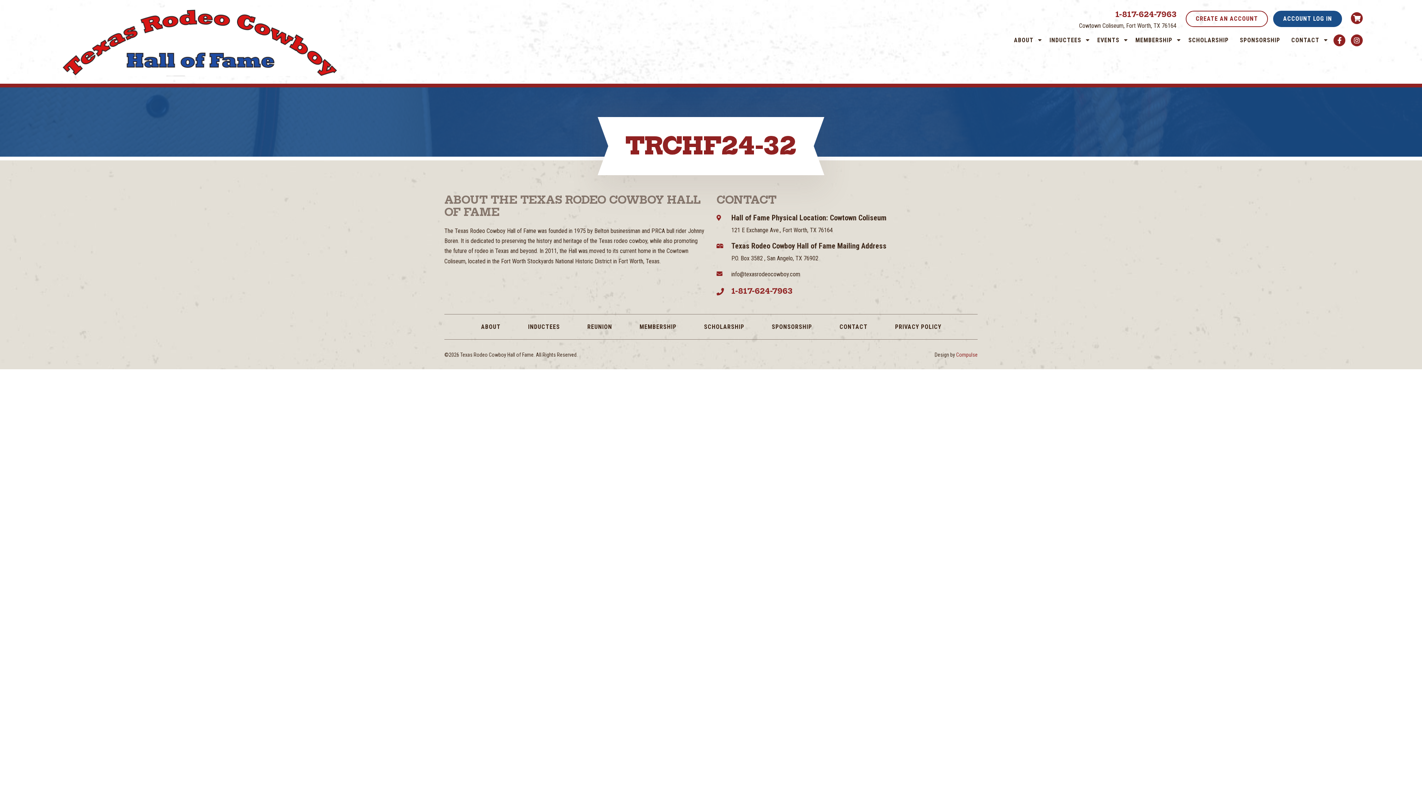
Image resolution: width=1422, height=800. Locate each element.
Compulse (967, 355)
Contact (1305, 40)
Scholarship (1208, 40)
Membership (1153, 40)
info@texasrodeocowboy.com (765, 274)
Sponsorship (1260, 40)
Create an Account (1227, 18)
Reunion (599, 326)
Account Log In (1307, 18)
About (1024, 40)
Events (1108, 40)
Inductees (1065, 40)
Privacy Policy (918, 326)
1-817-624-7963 (1145, 14)
